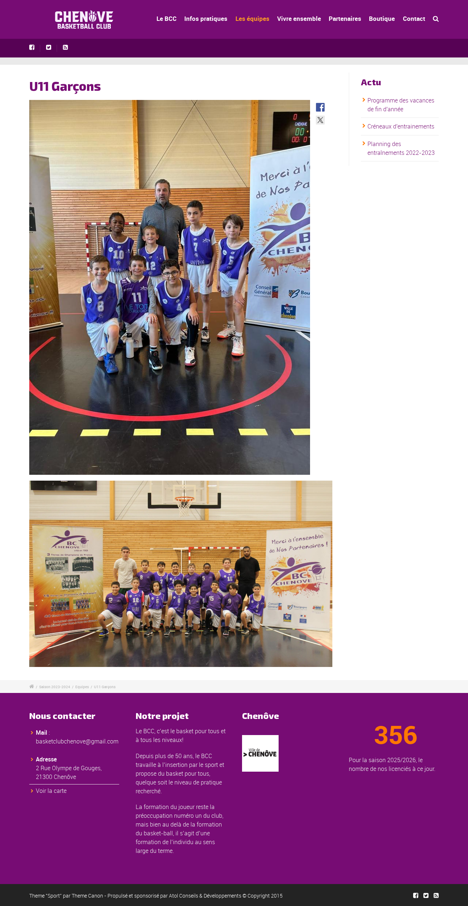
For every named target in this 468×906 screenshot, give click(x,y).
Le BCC (166, 18)
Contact (414, 18)
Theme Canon (87, 895)
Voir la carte (51, 791)
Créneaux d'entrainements (400, 126)
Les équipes (252, 18)
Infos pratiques (205, 18)
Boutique (382, 18)
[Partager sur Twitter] (320, 120)
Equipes (82, 686)
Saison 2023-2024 (54, 686)
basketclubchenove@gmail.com (77, 741)
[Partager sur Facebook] (320, 107)
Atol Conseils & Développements (205, 895)
